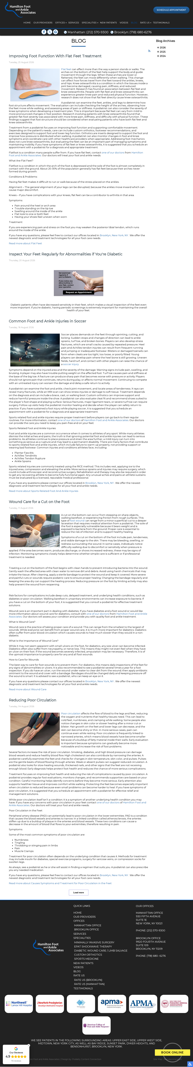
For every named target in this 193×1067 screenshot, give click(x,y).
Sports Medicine (86, 958)
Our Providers (42, 22)
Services (73, 22)
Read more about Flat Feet (25, 243)
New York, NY (120, 235)
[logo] (20, 9)
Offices (60, 22)
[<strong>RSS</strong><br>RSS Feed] (149, 50)
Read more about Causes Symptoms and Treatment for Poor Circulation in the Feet (60, 883)
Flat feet (66, 69)
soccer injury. (71, 364)
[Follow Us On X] (49, 33)
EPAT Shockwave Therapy (93, 946)
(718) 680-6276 (141, 32)
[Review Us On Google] (55, 33)
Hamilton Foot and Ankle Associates (106, 420)
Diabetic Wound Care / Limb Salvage (100, 950)
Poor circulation (71, 713)
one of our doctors (113, 152)
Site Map (157, 1059)
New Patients (108, 22)
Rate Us (144, 22)
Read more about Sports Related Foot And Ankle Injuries (43, 491)
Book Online (172, 1052)
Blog (134, 22)
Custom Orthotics (88, 954)
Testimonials (161, 22)
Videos (124, 22)
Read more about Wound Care (27, 689)
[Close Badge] (28, 1045)
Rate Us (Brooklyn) (88, 980)
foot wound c (78, 520)
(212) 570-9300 (97, 32)
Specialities (89, 22)
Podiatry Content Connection (86, 1059)
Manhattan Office (87, 925)
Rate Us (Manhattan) (89, 984)
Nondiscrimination (173, 1059)
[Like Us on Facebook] (43, 33)
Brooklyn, (105, 235)
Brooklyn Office (86, 929)
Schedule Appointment (171, 10)
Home (27, 22)
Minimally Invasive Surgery (94, 942)
